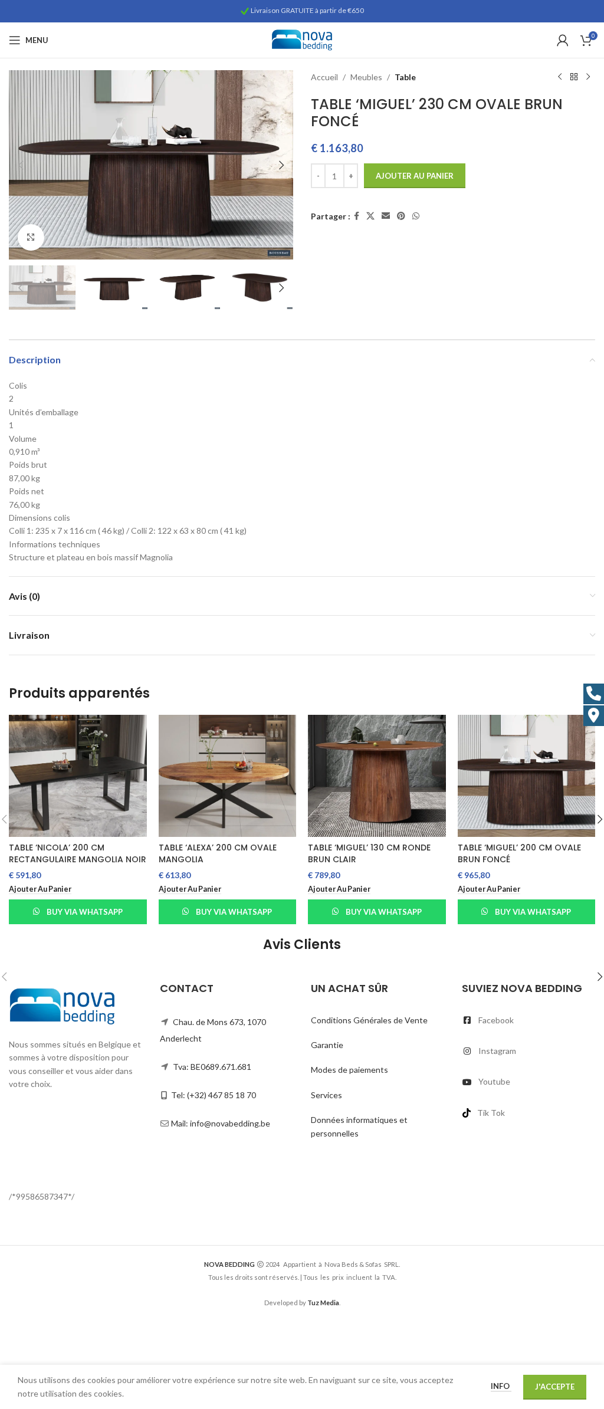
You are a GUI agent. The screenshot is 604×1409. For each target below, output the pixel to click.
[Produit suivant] (588, 77)
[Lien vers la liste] (528, 1020)
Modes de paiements (349, 1070)
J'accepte (555, 1386)
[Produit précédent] (560, 77)
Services (326, 1095)
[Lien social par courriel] (385, 216)
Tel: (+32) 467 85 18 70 (213, 1095)
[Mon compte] (563, 40)
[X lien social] (370, 216)
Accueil (324, 77)
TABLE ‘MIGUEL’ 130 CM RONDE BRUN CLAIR (369, 853)
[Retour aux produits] (574, 77)
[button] (20, 165)
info (501, 1386)
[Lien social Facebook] (356, 216)
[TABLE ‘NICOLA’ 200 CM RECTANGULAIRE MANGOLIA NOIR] (78, 776)
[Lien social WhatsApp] (416, 216)
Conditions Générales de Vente (369, 1020)
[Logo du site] (302, 39)
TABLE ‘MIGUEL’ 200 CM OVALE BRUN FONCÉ (519, 853)
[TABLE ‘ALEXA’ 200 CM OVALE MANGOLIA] (228, 776)
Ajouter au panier (415, 175)
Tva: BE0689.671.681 (212, 1067)
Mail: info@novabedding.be (220, 1123)
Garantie (327, 1045)
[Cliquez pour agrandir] (31, 237)
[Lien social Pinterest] (401, 216)
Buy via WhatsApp (85, 912)
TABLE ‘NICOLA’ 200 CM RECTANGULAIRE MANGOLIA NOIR (77, 853)
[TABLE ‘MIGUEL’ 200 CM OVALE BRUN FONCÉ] (527, 776)
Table (405, 77)
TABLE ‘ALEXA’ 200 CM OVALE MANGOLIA (218, 853)
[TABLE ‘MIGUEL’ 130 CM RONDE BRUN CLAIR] (377, 776)
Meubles (366, 77)
